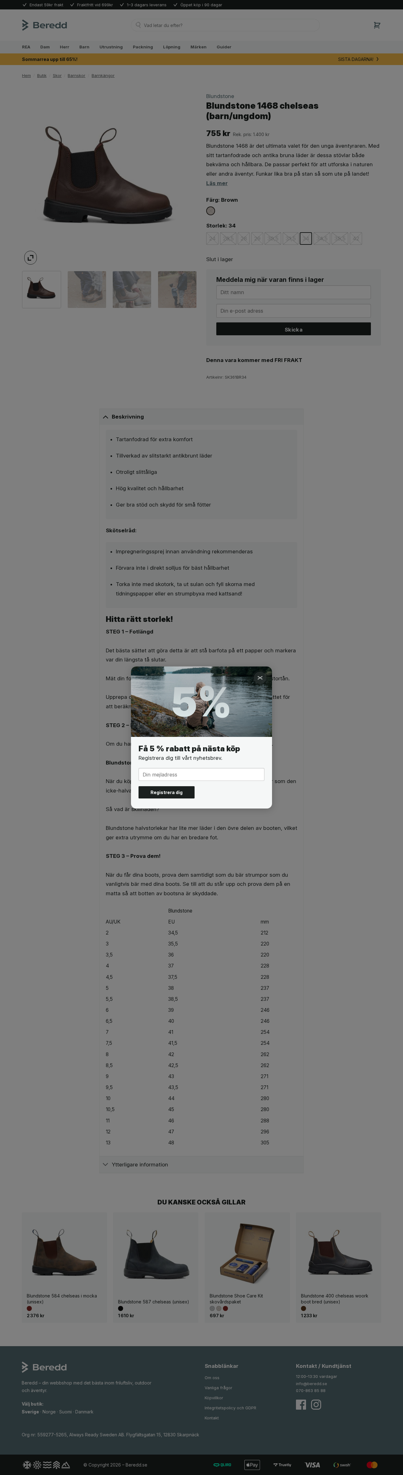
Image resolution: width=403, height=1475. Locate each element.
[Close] (260, 678)
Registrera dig (166, 792)
